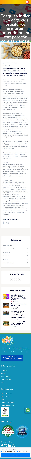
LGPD (2, 399)
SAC (2, 382)
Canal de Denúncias (6, 379)
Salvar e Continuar (15, 455)
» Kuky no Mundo (7, 245)
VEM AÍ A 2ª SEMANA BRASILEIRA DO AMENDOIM (18, 323)
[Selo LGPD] (22, 431)
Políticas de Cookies (9, 451)
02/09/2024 (7, 65)
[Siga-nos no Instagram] (5, 445)
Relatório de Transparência (7, 402)
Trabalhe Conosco (5, 376)
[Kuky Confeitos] (7, 340)
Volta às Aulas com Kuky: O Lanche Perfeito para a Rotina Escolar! (18, 297)
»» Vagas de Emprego (15, 263)
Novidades (7, 63)
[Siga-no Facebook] (2, 445)
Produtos (3, 373)
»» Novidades (15, 252)
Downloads (4, 370)
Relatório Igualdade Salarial (8, 405)
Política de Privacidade (6, 393)
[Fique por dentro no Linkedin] (9, 445)
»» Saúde (15, 259)
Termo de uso (22, 451)
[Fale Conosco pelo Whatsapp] (13, 445)
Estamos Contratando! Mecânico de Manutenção (18, 305)
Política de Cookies (5, 396)
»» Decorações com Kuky (15, 249)
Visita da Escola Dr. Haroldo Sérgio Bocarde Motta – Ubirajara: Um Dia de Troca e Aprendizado (18, 314)
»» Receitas (15, 256)
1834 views (16, 63)
